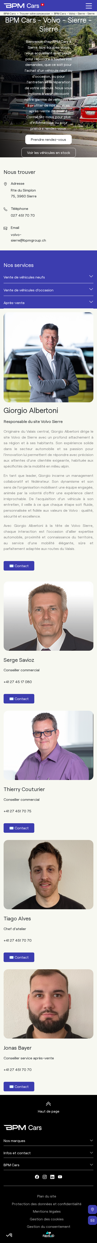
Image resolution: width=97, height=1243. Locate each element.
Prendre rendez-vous (48, 139)
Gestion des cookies (47, 1219)
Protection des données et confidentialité (46, 1204)
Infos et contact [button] (17, 1153)
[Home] (24, 5)
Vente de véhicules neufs (24, 277)
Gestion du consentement (48, 1226)
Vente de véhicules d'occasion (28, 290)
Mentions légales (47, 1211)
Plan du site (46, 1196)
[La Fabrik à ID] (48, 1234)
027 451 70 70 (23, 215)
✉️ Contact (19, 566)
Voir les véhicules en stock (48, 152)
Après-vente (14, 302)
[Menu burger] (88, 5)
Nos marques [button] (14, 1140)
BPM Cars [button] (11, 1165)
